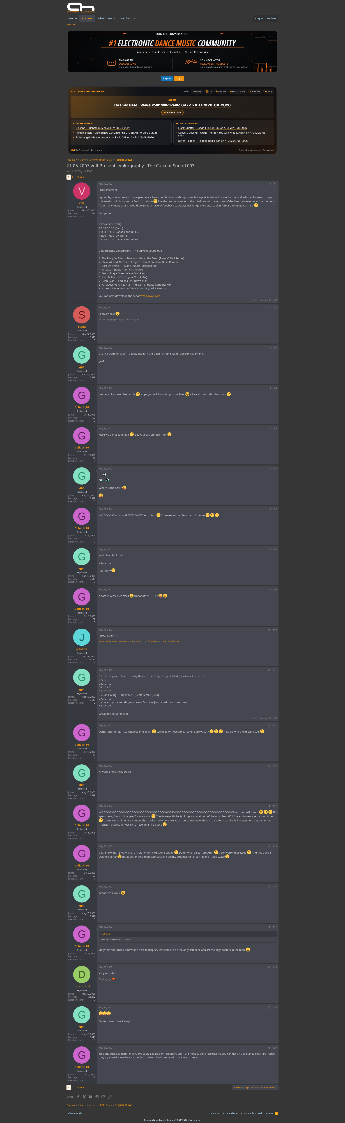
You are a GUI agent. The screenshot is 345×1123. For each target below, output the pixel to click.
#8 (275, 549)
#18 (275, 967)
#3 (275, 347)
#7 (275, 509)
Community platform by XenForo (172, 1120)
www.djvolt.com (150, 296)
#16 (275, 886)
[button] (114, 18)
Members (126, 18)
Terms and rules (230, 1113)
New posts (72, 24)
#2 (275, 307)
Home (73, 18)
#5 (275, 428)
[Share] (270, 184)
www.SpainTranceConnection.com (116, 641)
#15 (275, 846)
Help (260, 1113)
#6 (275, 468)
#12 (275, 725)
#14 (275, 805)
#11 (275, 670)
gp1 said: (106, 934)
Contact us (213, 1113)
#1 (275, 183)
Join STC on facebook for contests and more (158, 641)
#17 (275, 926)
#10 (275, 629)
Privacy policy (248, 1113)
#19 (275, 1007)
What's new (105, 18)
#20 (275, 1047)
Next (79, 177)
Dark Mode (76, 1113)
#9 (275, 589)
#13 (275, 765)
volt (71, 171)
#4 (275, 388)
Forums (87, 18)
